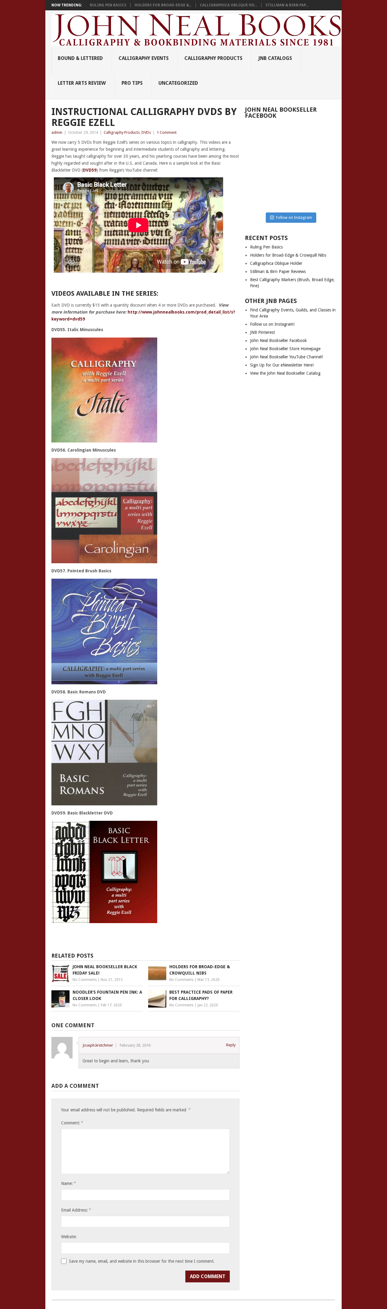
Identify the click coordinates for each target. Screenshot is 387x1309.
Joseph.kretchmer (98, 1045)
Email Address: (76, 1210)
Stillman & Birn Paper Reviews (278, 271)
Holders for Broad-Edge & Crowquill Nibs (288, 255)
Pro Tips (132, 83)
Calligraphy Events (144, 58)
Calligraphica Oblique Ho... (228, 5)
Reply (231, 1045)
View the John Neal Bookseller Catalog (285, 373)
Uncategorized (178, 83)
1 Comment (167, 132)
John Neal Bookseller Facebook (278, 340)
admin (56, 132)
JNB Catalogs (275, 58)
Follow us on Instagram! (272, 324)
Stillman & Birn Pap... (286, 5)
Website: (69, 1236)
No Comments (85, 980)
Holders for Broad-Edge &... (163, 5)
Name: (68, 1183)
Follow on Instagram (294, 217)
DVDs (146, 132)
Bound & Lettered (80, 58)
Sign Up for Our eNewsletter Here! (282, 365)
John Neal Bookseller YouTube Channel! (286, 356)
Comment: (72, 1123)
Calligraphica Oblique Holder (276, 263)
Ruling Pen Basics (108, 5)
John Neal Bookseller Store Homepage (285, 348)
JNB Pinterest (262, 332)
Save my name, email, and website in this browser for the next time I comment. (142, 1261)
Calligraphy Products (213, 58)
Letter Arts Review (82, 83)
